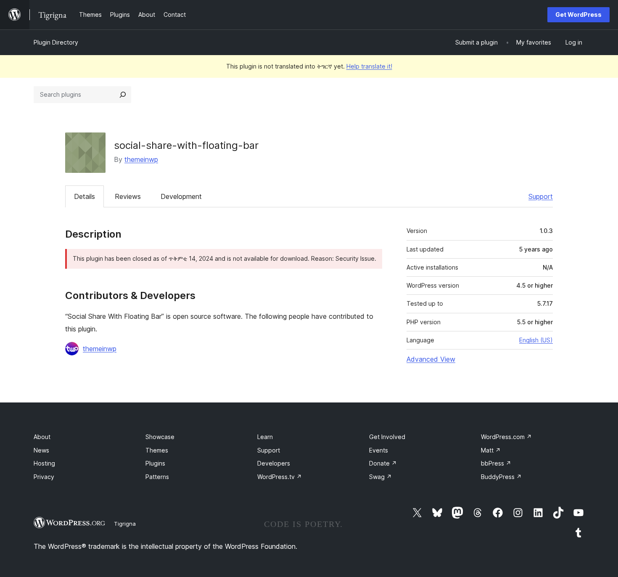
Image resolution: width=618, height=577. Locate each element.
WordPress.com (506, 436)
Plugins (155, 463)
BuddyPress (501, 476)
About (42, 436)
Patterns (157, 476)
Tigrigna (125, 523)
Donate (383, 463)
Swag (380, 476)
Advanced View (431, 359)
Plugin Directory (56, 42)
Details (84, 196)
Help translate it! (369, 66)
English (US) (536, 340)
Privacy (44, 476)
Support (540, 196)
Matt (491, 450)
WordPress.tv (279, 476)
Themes (156, 450)
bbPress (496, 463)
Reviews (128, 196)
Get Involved (387, 436)
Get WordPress (578, 14)
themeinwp (141, 159)
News (41, 450)
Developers (273, 463)
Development (181, 196)
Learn (265, 436)
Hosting (44, 463)
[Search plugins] (122, 94)
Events (378, 450)
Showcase (159, 436)
